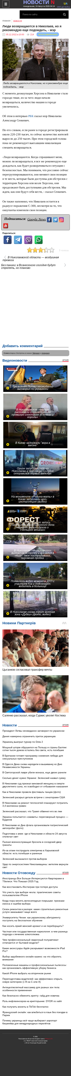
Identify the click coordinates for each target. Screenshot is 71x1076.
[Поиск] (64, 14)
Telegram (36, 353)
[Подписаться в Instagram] (62, 219)
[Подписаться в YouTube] (6, 225)
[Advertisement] (35, 306)
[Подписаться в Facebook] (50, 219)
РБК (30, 116)
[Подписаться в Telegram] (56, 219)
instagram (45, 353)
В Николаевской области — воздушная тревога (31, 259)
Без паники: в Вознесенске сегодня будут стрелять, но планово (28, 266)
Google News (36, 219)
